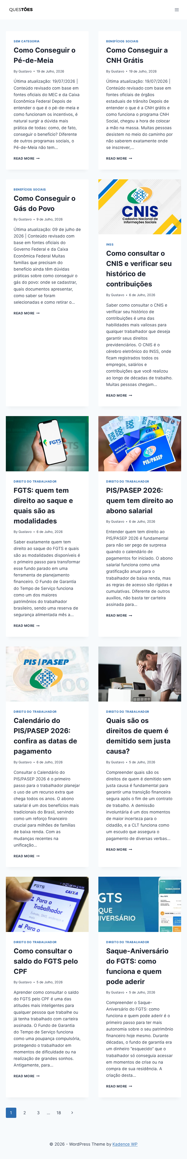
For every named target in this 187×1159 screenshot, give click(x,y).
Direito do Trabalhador (35, 481)
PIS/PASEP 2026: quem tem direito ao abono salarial (139, 500)
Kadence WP (125, 1144)
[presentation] (139, 207)
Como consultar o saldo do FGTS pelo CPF (46, 961)
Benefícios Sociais (122, 41)
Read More (27, 158)
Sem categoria (27, 41)
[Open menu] (176, 9)
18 (58, 1112)
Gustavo (25, 71)
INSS (109, 244)
